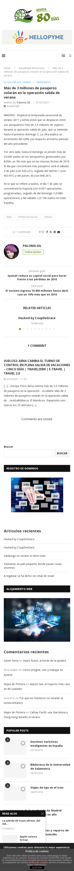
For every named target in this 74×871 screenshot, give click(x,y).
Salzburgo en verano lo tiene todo (25, 556)
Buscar (8, 446)
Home (7, 68)
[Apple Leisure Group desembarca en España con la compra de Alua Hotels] (9, 840)
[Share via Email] (58, 232)
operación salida (28, 216)
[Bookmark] (70, 55)
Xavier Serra (11, 660)
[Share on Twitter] (50, 232)
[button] (7, 323)
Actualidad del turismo (31, 68)
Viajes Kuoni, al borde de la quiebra (44, 660)
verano (48, 216)
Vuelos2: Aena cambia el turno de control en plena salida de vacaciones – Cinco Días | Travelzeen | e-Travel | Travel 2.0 (37, 367)
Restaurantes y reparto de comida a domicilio (49, 832)
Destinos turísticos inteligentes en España (46, 743)
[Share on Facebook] (47, 232)
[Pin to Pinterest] (55, 232)
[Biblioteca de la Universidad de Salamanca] (15, 770)
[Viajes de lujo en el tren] (15, 793)
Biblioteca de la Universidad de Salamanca (50, 766)
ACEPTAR (37, 867)
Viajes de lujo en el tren (46, 787)
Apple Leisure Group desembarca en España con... (29, 841)
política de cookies (38, 862)
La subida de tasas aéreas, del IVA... (21, 822)
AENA (9, 216)
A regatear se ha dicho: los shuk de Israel (29, 576)
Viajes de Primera (14, 684)
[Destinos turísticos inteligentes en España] (15, 747)
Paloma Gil (23, 102)
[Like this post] (42, 232)
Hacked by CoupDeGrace (37, 318)
